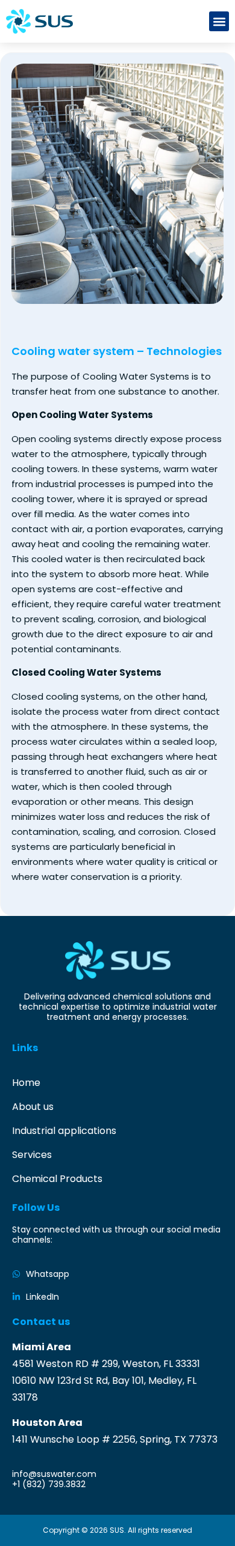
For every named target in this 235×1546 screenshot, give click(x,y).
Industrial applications (64, 1131)
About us (33, 1107)
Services (32, 1155)
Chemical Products (57, 1179)
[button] (219, 21)
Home (26, 1083)
